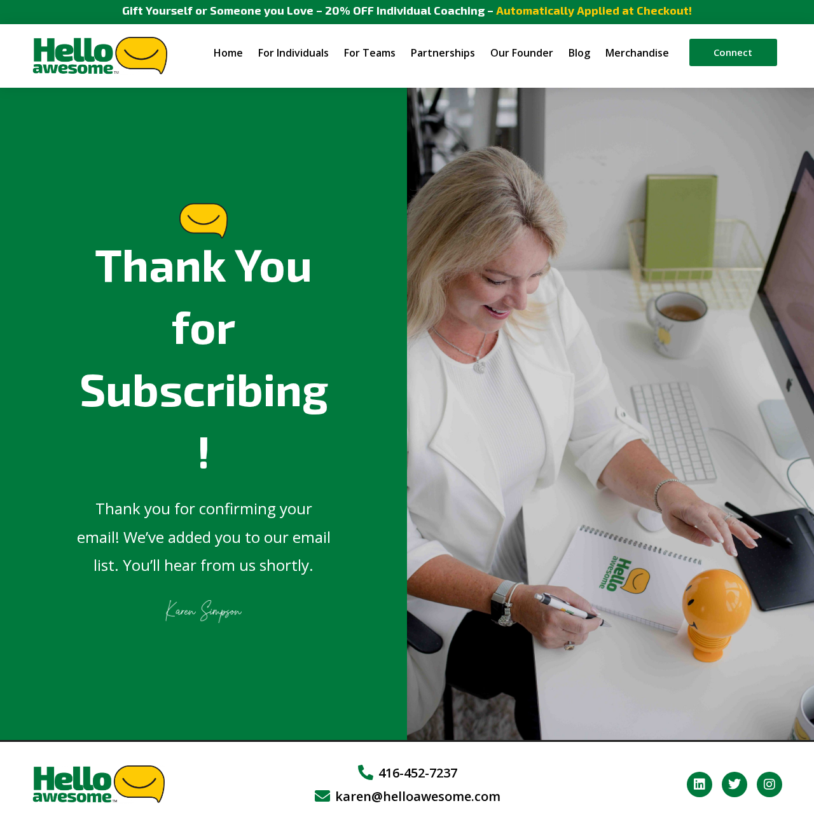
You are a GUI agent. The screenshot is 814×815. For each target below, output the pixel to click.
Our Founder (521, 53)
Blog (579, 53)
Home (228, 53)
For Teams (370, 53)
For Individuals (293, 53)
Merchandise (637, 53)
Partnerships (443, 53)
